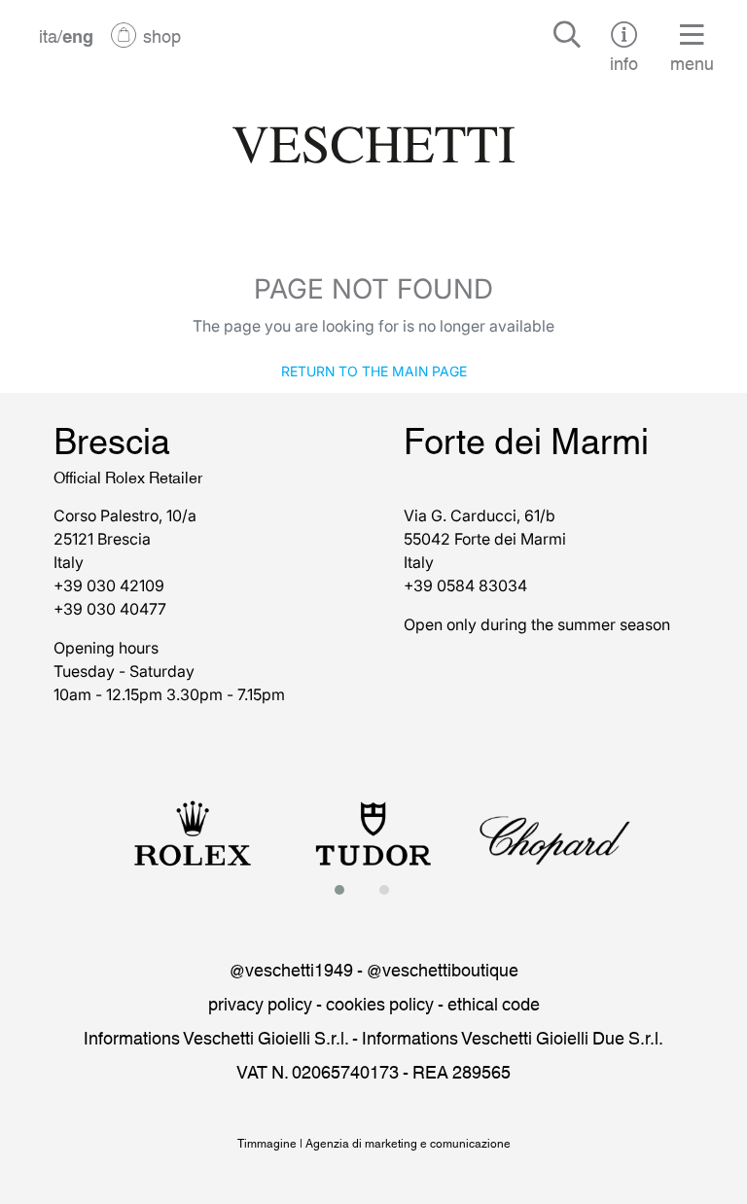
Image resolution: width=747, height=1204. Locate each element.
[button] (345, 890)
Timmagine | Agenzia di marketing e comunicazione (374, 1142)
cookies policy (380, 1002)
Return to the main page (374, 370)
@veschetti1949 (291, 968)
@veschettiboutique (442, 968)
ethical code (493, 1002)
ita (48, 35)
